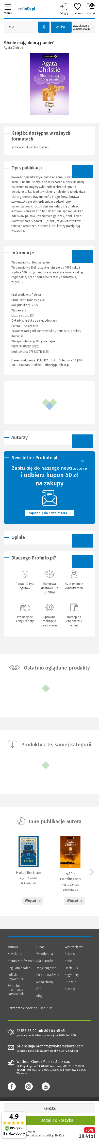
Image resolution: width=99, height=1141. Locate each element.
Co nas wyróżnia (47, 975)
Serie (68, 961)
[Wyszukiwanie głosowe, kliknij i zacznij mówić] (44, 27)
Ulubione (77, 13)
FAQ (39, 989)
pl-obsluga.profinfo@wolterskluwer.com (50, 1046)
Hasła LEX (71, 968)
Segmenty (72, 975)
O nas (40, 947)
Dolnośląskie (36, 300)
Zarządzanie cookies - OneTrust (30, 1008)
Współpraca (44, 954)
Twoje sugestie (46, 968)
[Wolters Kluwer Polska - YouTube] (46, 1086)
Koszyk (91, 9)
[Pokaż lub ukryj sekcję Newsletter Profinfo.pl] (82, 461)
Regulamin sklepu (20, 968)
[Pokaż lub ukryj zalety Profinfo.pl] (82, 561)
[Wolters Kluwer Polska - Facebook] (12, 1086)
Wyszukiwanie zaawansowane (81, 27)
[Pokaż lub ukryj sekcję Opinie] (82, 541)
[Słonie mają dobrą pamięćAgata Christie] (49, 84)
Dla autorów (44, 961)
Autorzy (70, 954)
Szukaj (61, 27)
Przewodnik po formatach (30, 147)
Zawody (70, 989)
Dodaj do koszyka (56, 1120)
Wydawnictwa (74, 947)
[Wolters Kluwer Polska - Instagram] (29, 1086)
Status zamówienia (21, 961)
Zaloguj (63, 13)
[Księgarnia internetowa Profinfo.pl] (26, 9)
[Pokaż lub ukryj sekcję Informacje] (82, 256)
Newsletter (15, 954)
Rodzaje (70, 982)
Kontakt (13, 947)
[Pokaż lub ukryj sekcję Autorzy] (82, 441)
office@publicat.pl (57, 365)
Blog (39, 996)
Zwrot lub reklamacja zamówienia (16, 989)
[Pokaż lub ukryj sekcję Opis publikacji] (82, 171)
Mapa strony (45, 982)
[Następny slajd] (91, 874)
